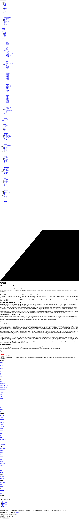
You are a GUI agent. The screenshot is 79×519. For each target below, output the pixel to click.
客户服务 (5, 64)
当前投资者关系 (8, 107)
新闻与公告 (6, 196)
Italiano (5, 35)
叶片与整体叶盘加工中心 (10, 53)
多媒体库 (7, 91)
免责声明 (3, 503)
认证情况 (1, 472)
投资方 (5, 106)
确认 (1, 514)
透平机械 (7, 74)
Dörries (5, 5)
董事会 (7, 96)
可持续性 (7, 100)
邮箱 (1, 351)
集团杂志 (5, 174)
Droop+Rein (8, 43)
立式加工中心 (8, 52)
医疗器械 (1, 433)
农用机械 (7, 84)
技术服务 (5, 24)
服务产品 (7, 66)
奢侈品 (5, 162)
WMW (5, 11)
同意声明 (2, 356)
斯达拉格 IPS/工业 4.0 (9, 63)
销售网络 (7, 102)
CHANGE (4, 514)
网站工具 (3, 505)
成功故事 (7, 67)
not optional (2, 516)
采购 (4, 185)
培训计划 (7, 68)
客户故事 (1, 454)
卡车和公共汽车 (8, 88)
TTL (6, 48)
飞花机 (5, 22)
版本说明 (3, 501)
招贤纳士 (3, 28)
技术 (4, 50)
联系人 (7, 112)
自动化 (5, 23)
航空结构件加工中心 (7, 17)
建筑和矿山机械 (8, 85)
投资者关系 (8, 108)
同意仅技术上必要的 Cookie (12, 514)
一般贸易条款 (4, 504)
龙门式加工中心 (6, 18)
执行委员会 (8, 97)
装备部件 (7, 79)
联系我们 (3, 29)
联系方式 (5, 118)
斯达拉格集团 (8, 90)
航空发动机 (2, 415)
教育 (6, 111)
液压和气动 (8, 76)
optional (1, 517)
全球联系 (7, 119)
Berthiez (5, 3)
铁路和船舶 (8, 87)
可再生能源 (8, 75)
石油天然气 (8, 73)
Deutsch (5, 33)
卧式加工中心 (8, 51)
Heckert (5, 7)
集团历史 (7, 101)
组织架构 (7, 98)
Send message (3, 358)
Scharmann (5, 8)
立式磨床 (5, 20)
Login (3, 120)
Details (7, 514)
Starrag (5, 10)
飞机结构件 (8, 72)
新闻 (4, 113)
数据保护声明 (4, 502)
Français (5, 34)
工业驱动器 (8, 77)
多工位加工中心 (6, 21)
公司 (4, 89)
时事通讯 (7, 95)
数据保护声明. (18, 512)
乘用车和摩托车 (8, 86)
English (5, 32)
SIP (4, 9)
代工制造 (7, 78)
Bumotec (5, 4)
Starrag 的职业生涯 (9, 110)
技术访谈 (1, 493)
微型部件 (1, 435)
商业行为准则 (8, 99)
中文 (3, 31)
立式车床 (5, 19)
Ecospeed (5, 6)
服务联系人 (8, 65)
